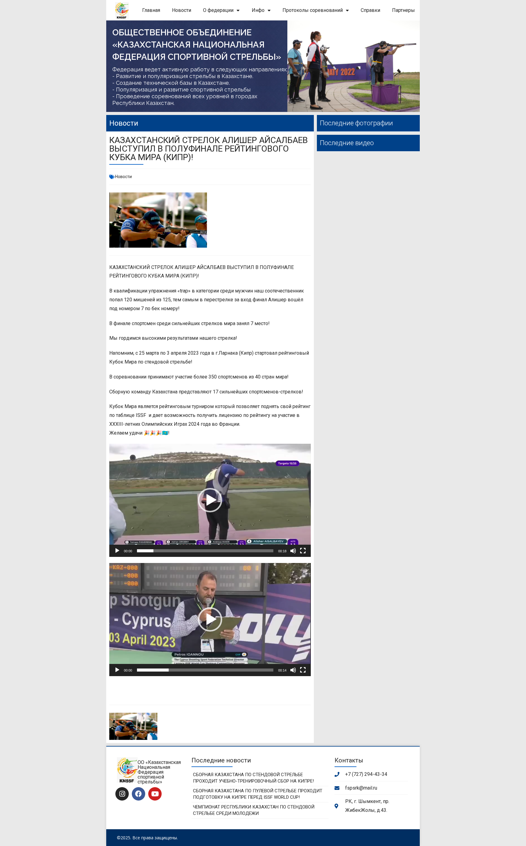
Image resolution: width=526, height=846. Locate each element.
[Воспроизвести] (117, 551)
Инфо (258, 10)
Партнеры (403, 10)
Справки (370, 10)
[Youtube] (155, 794)
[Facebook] (138, 794)
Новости (181, 10)
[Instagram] (122, 794)
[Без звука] (293, 551)
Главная (151, 10)
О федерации (218, 10)
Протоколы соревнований (312, 10)
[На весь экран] (303, 551)
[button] (210, 500)
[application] (210, 500)
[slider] (205, 550)
